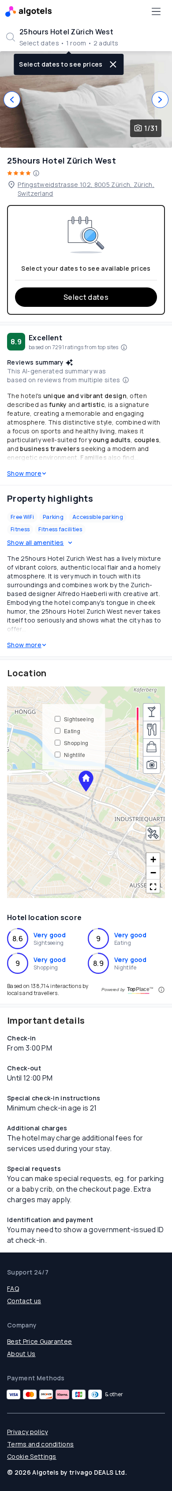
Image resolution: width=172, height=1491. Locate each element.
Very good (50, 935)
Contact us (24, 1301)
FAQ (13, 1288)
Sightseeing (79, 719)
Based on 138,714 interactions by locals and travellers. (47, 990)
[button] (86, 781)
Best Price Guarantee (39, 1341)
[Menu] (156, 11)
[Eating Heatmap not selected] (152, 729)
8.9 (98, 963)
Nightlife (74, 754)
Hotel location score (44, 917)
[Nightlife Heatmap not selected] (152, 712)
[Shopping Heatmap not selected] (152, 747)
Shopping (76, 742)
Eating (72, 730)
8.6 (17, 938)
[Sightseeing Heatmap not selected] (152, 765)
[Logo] (28, 11)
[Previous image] (12, 99)
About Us (21, 1353)
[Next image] (160, 99)
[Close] (113, 64)
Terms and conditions (40, 1444)
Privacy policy (27, 1432)
